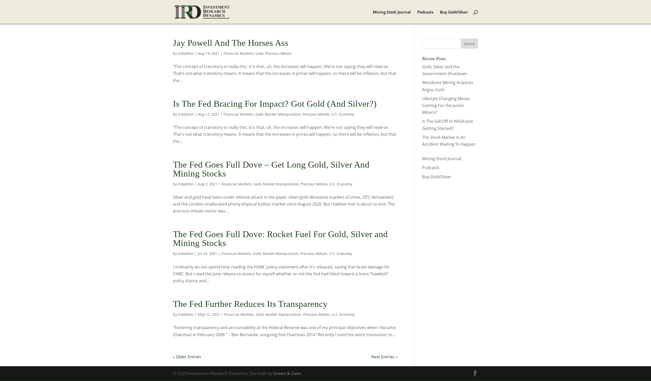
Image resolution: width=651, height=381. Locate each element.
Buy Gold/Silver (454, 12)
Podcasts (425, 12)
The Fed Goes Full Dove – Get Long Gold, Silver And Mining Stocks (271, 169)
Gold (259, 53)
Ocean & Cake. (287, 373)
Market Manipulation (283, 114)
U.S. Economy (342, 114)
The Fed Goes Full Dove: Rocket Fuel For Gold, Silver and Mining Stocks (280, 238)
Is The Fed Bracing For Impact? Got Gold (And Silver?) (275, 104)
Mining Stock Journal (392, 12)
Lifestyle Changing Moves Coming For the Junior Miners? (446, 105)
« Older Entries (187, 357)
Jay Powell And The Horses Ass (230, 43)
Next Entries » (384, 357)
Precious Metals (278, 53)
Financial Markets (239, 53)
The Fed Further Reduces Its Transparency (250, 304)
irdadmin (186, 53)
